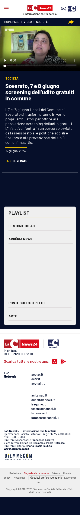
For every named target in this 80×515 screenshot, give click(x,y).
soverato (20, 161)
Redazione (15, 473)
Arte (13, 316)
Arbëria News (20, 239)
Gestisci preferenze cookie (46, 477)
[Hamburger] (6, 9)
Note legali (19, 477)
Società (41, 22)
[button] (71, 22)
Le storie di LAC (22, 226)
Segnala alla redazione (36, 473)
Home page (11, 22)
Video (28, 22)
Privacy (56, 473)
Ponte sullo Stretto (27, 303)
